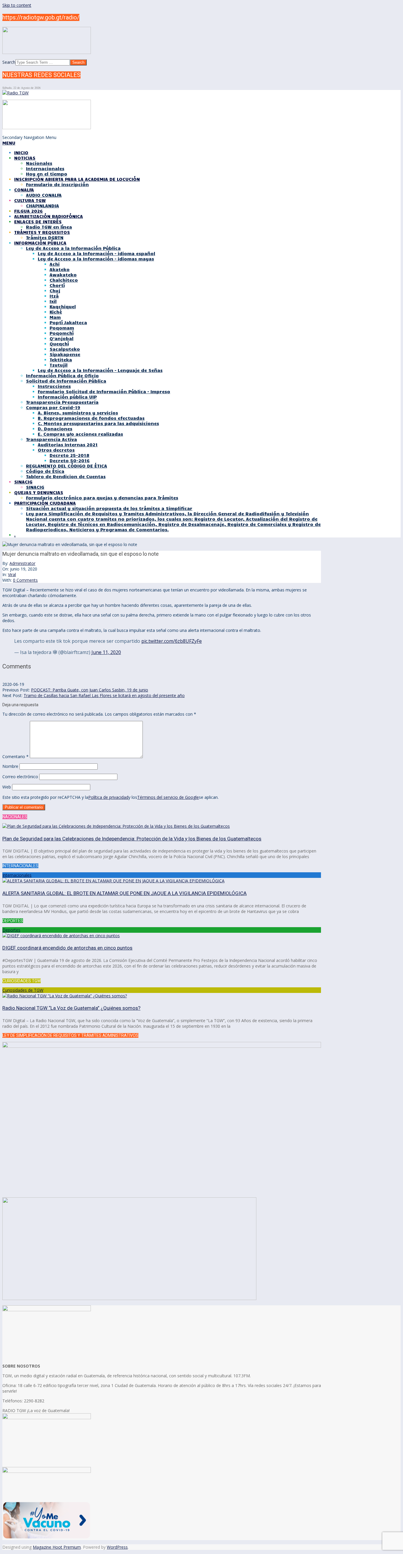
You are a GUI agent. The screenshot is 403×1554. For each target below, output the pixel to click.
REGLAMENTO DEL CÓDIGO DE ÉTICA (66, 465)
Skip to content (16, 5)
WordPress (117, 1547)
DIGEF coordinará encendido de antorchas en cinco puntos (67, 948)
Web (6, 787)
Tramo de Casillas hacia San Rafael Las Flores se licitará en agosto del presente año (104, 695)
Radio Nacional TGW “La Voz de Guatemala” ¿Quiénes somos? (71, 1008)
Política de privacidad (108, 797)
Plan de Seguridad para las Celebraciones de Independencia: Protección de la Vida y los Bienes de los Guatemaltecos (131, 839)
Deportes (11, 930)
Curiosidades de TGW (22, 990)
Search (8, 62)
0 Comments (25, 580)
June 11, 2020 (106, 652)
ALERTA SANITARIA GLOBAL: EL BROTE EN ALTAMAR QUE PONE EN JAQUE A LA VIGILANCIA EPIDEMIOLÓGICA (124, 893)
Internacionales (17, 875)
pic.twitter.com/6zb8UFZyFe (171, 641)
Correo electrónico (20, 776)
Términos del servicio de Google (168, 797)
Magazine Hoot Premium (57, 1547)
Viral (12, 574)
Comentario (15, 756)
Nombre (10, 766)
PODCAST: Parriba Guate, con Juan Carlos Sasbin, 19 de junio (89, 690)
